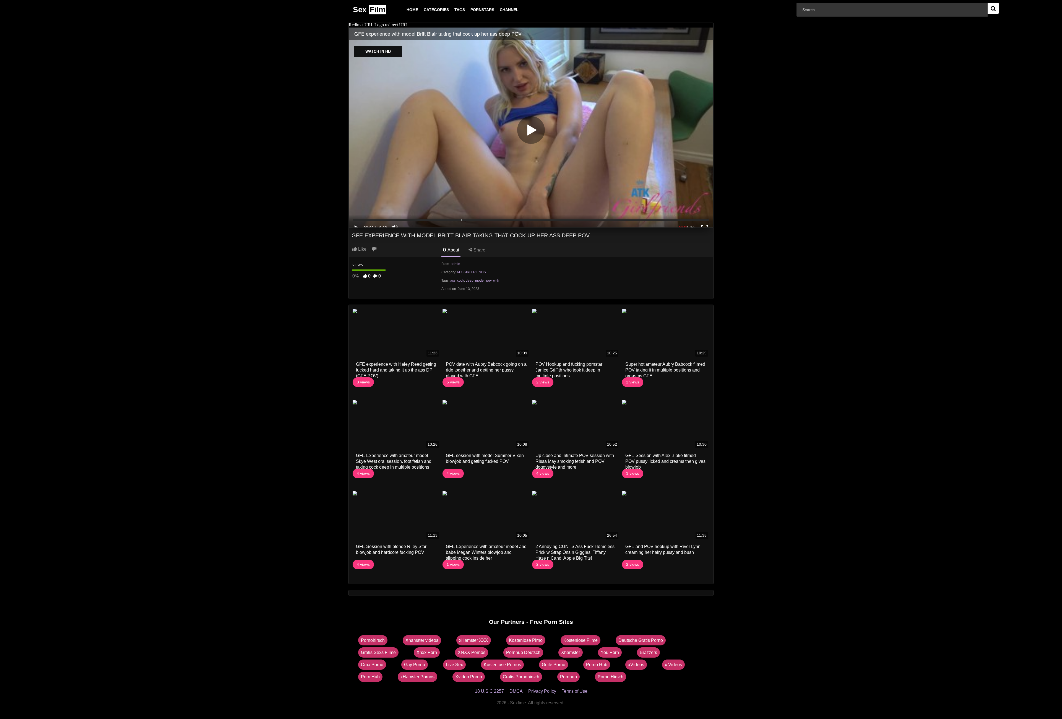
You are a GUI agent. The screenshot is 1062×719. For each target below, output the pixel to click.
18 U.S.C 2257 (489, 691)
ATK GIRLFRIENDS (471, 272)
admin (455, 264)
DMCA (516, 691)
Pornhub (568, 676)
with (496, 280)
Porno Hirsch (610, 676)
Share (478, 250)
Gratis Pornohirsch (521, 676)
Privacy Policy (542, 691)
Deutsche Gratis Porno (640, 640)
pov (488, 280)
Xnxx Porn (427, 652)
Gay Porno (414, 664)
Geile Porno (553, 664)
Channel (500, 9)
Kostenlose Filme (580, 640)
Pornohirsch (373, 640)
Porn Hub (370, 676)
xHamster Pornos (417, 676)
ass (452, 280)
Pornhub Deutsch (523, 652)
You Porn (610, 652)
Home (403, 9)
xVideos (636, 664)
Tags (451, 9)
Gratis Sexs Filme (378, 652)
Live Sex (454, 664)
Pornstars (473, 9)
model (480, 280)
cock (460, 280)
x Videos (673, 664)
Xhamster (570, 652)
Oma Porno (372, 664)
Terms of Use (574, 691)
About (453, 250)
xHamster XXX (473, 640)
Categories (427, 9)
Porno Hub (596, 664)
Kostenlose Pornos (502, 664)
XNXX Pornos (471, 652)
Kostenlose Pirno (526, 640)
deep (469, 280)
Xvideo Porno (468, 676)
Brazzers (648, 652)
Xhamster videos (421, 640)
